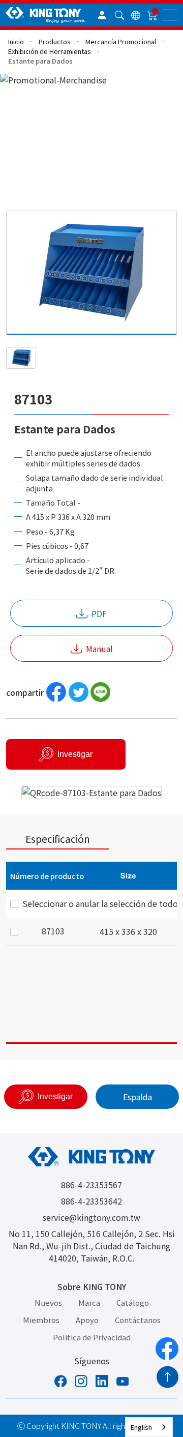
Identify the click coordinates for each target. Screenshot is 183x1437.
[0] (152, 15)
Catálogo (132, 1302)
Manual (99, 648)
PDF (99, 613)
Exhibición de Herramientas (49, 51)
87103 (53, 931)
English (141, 1427)
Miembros (41, 1319)
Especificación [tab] (57, 838)
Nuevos (48, 1302)
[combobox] (149, 1427)
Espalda (137, 1097)
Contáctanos (138, 1319)
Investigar (75, 754)
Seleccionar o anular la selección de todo (100, 903)
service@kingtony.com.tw (91, 1217)
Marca (89, 1302)
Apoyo (87, 1319)
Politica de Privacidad (92, 1337)
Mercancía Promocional (120, 41)
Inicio (16, 41)
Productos (55, 41)
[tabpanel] (91, 953)
